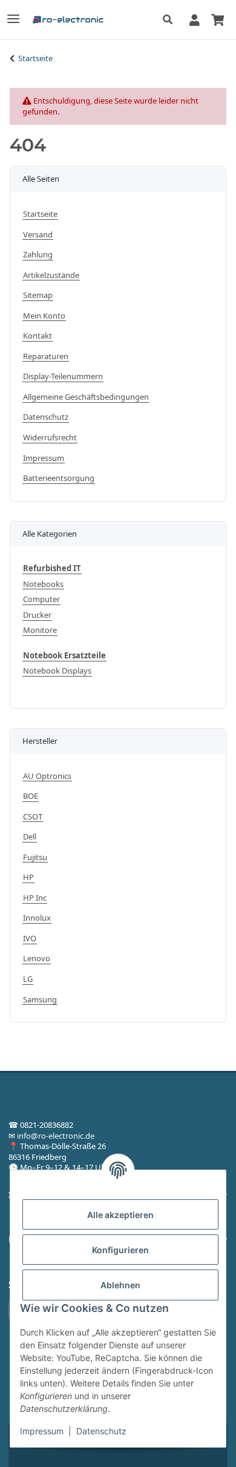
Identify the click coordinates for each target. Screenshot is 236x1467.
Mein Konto (44, 316)
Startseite (40, 214)
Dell (29, 837)
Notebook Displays (57, 671)
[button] (171, 19)
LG (28, 979)
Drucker (37, 615)
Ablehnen (120, 1285)
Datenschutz (101, 1431)
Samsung (40, 1000)
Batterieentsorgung (58, 478)
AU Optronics (47, 776)
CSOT (32, 817)
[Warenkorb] (217, 19)
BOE (30, 796)
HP (28, 877)
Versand (38, 235)
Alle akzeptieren (120, 1215)
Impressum (42, 1431)
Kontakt (37, 336)
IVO (29, 938)
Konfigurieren (120, 1250)
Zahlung (38, 255)
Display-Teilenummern (63, 376)
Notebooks (43, 584)
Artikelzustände (51, 275)
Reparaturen (45, 356)
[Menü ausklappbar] (13, 13)
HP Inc (35, 898)
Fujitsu (35, 857)
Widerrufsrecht (50, 437)
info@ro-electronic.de (55, 1135)
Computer (41, 599)
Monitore (40, 630)
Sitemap (38, 295)
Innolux (37, 918)
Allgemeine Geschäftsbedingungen (86, 397)
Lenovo (36, 958)
